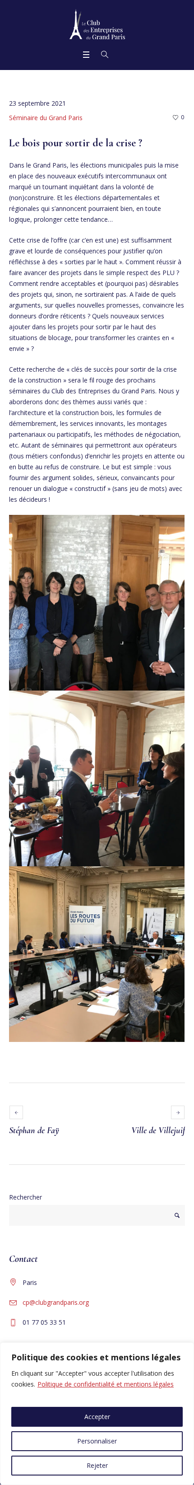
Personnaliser (97, 1441)
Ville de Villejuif (158, 1130)
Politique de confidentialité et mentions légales (105, 1384)
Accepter (97, 1416)
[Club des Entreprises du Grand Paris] (97, 24)
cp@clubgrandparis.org (56, 1302)
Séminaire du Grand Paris (46, 117)
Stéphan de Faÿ (34, 1130)
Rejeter (97, 1465)
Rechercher (25, 1197)
